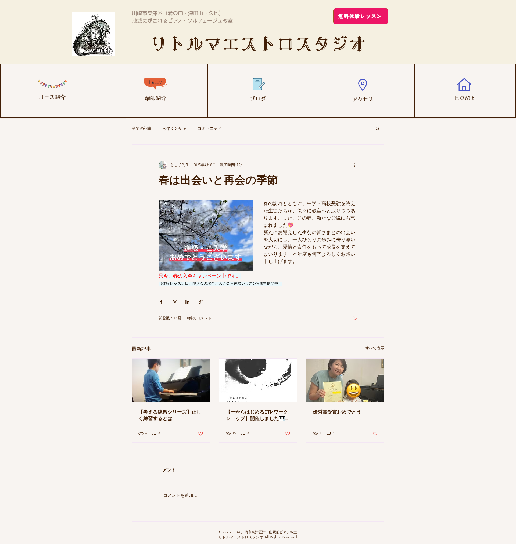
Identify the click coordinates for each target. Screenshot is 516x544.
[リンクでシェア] (200, 301)
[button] (377, 128)
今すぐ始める (175, 128)
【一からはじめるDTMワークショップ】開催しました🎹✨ (257, 416)
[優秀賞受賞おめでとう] (345, 380)
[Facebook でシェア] (161, 301)
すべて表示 (375, 348)
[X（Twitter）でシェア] (174, 301)
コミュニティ (210, 128)
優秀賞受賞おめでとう (337, 412)
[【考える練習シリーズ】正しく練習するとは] (171, 380)
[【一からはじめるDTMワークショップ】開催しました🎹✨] (258, 380)
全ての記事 (142, 128)
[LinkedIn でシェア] (187, 301)
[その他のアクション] (354, 165)
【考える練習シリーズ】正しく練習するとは (169, 416)
